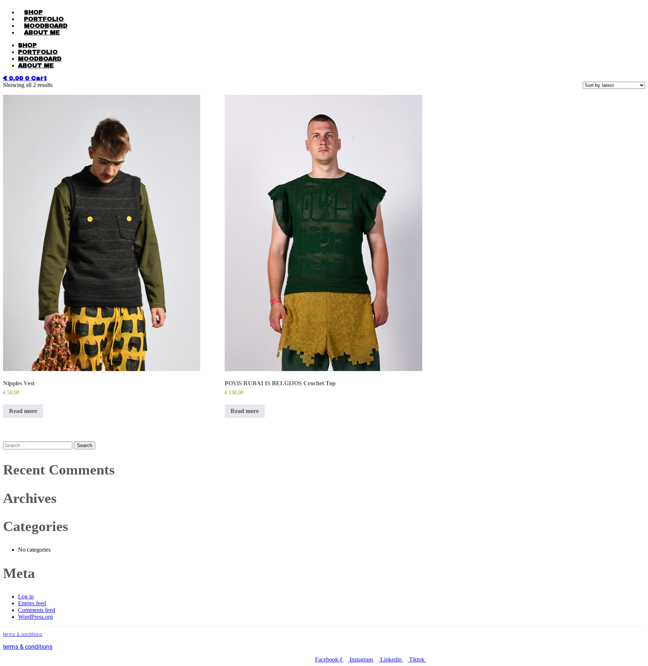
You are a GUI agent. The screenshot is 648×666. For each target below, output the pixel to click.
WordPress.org (35, 617)
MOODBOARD (46, 25)
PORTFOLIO (44, 19)
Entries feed (32, 603)
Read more (23, 411)
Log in (26, 596)
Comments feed (36, 610)
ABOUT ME (42, 32)
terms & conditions (22, 634)
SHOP (33, 12)
